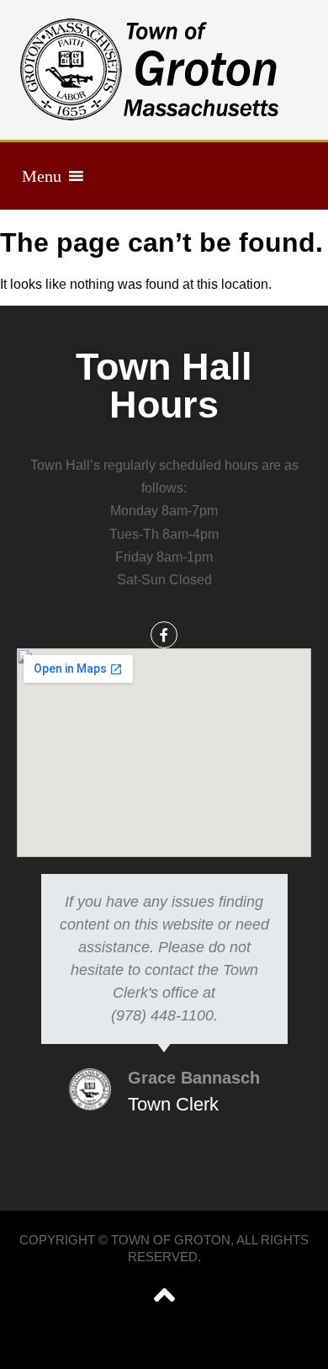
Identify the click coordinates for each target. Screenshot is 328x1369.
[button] (41, 176)
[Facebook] (164, 634)
